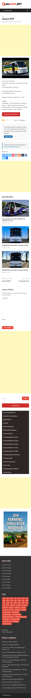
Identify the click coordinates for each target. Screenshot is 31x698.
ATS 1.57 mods (6, 576)
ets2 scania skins (15, 619)
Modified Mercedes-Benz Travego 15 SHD (15, 270)
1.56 (4, 605)
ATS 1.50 (11, 607)
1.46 (19, 600)
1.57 (8, 605)
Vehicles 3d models (7, 632)
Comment (5, 298)
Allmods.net (8, 695)
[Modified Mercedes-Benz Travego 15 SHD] (15, 268)
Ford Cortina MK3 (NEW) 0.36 (15, 679)
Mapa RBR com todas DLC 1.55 (16, 652)
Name (3, 319)
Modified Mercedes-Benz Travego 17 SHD (15, 245)
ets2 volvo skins (7, 623)
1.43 (8, 600)
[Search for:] (15, 398)
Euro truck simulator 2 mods (11, 146)
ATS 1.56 (17, 610)
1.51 (11, 603)
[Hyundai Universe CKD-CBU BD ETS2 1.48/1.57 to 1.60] (15, 217)
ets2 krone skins (7, 614)
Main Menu (8, 10)
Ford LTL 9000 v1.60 (14, 682)
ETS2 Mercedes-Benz (8, 616)
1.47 (23, 600)
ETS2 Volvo (15, 621)
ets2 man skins (17, 614)
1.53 (19, 603)
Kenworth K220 (12, 641)
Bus (3, 16)
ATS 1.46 (12, 605)
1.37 (11, 598)
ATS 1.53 (23, 607)
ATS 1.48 (25, 605)
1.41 (27, 598)
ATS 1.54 (5, 610)
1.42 (4, 600)
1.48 (27, 600)
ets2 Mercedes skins (20, 616)
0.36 (4, 598)
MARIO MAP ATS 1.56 (19, 685)
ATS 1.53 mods (6, 588)
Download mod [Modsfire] (11, 114)
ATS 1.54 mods (6, 585)
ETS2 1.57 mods (6, 565)
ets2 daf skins (15, 612)
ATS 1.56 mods (6, 579)
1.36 (8, 598)
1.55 (27, 603)
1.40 (23, 598)
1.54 (23, 603)
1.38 (15, 598)
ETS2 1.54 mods (6, 573)
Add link (8, 136)
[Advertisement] (15, 40)
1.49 (4, 603)
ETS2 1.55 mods (6, 570)
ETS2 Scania (6, 619)
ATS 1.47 (19, 605)
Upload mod (15, 405)
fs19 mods (5, 630)
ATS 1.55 (11, 610)
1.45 (15, 600)
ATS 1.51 (17, 607)
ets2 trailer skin (7, 621)
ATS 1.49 (5, 607)
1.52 (15, 603)
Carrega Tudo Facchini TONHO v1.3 (16, 687)
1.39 (19, 598)
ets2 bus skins (6, 612)
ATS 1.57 (23, 610)
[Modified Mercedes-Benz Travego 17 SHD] (15, 243)
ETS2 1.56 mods (6, 567)
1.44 (11, 600)
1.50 (8, 603)
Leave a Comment (16, 21)
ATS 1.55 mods (6, 582)
